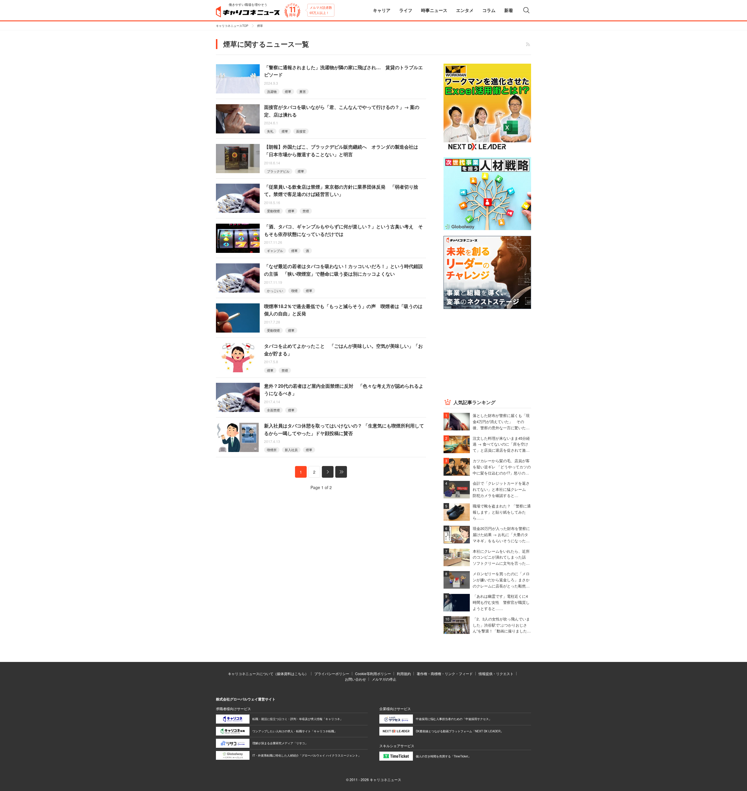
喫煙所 (272, 449)
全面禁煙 (273, 410)
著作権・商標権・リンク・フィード (445, 673)
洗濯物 (272, 91)
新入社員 (291, 449)
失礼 (270, 131)
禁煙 (306, 210)
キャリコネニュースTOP (232, 26)
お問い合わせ (355, 679)
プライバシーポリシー (331, 673)
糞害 (302, 91)
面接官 (301, 131)
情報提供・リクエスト (496, 673)
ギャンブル (275, 250)
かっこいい (275, 290)
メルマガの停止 (384, 679)
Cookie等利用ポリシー (373, 673)
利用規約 (404, 673)
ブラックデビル (278, 171)
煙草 (288, 91)
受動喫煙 (273, 210)
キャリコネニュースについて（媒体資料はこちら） (268, 673)
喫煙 (294, 290)
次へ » (328, 472)
